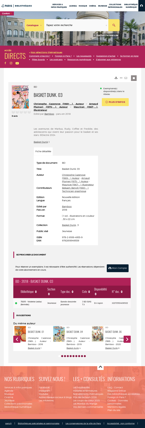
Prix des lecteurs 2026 (85, 397)
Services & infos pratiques (18, 387)
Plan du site (113, 410)
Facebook (44, 387)
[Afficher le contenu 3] (65, 356)
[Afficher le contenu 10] (85, 356)
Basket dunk (34, 348)
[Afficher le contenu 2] (62, 356)
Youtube (43, 394)
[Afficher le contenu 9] (82, 356)
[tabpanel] (66, 201)
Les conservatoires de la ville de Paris (83, 423)
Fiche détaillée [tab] (43, 151)
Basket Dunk (41, 142)
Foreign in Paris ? (116, 397)
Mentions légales (116, 407)
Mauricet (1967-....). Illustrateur (78, 184)
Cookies (111, 400)
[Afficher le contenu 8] (79, 356)
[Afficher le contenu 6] (73, 356)
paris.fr (8, 423)
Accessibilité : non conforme (121, 423)
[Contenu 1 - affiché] (59, 356)
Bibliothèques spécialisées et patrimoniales (38, 423)
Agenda (8, 390)
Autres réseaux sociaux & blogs (55, 397)
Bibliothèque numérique (17, 407)
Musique (9, 394)
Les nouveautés (81, 387)
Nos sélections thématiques (88, 394)
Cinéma (8, 397)
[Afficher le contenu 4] (68, 356)
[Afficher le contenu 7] (76, 356)
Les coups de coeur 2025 (86, 400)
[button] (141, 5)
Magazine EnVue (116, 390)
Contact (118, 387)
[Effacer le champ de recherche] (106, 25)
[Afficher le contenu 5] (71, 356)
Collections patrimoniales (18, 403)
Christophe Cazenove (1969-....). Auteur (59, 103)
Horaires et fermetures (85, 390)
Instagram (44, 390)
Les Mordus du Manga (85, 403)
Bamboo (49, 114)
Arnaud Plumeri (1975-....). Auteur (66, 105)
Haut (100, 367)
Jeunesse (9, 400)
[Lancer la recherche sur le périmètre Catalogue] (114, 25)
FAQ (109, 387)
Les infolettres (46, 400)
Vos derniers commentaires (88, 407)
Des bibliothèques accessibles (123, 394)
